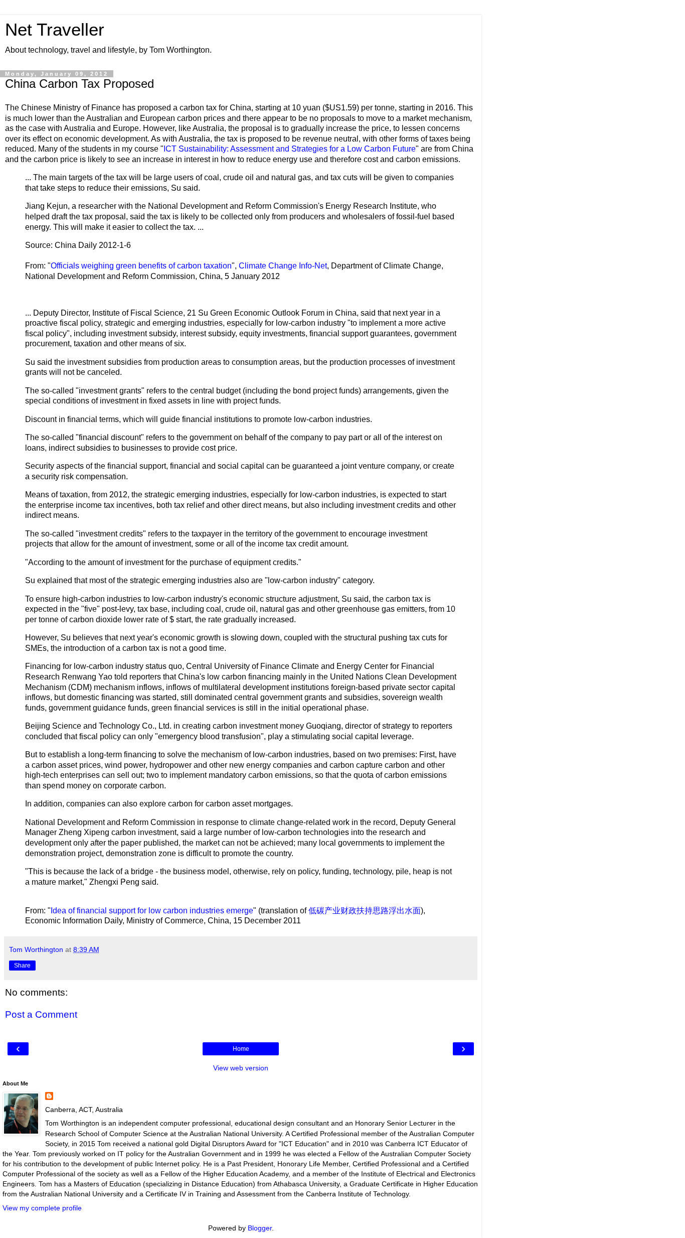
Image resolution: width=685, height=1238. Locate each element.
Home (241, 1048)
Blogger (260, 1228)
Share (22, 965)
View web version (240, 1068)
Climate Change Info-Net (283, 265)
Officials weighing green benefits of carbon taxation (141, 265)
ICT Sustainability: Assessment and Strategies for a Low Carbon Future (289, 149)
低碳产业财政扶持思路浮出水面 (364, 910)
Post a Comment (41, 1014)
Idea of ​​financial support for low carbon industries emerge (152, 910)
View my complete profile (42, 1208)
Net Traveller (54, 29)
